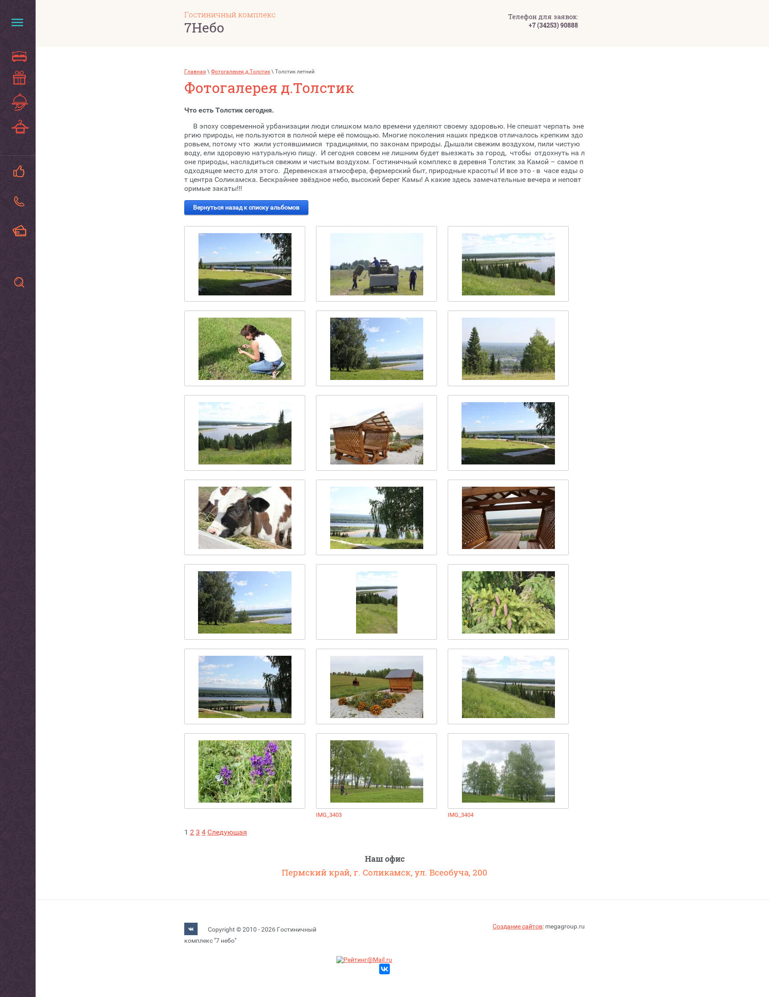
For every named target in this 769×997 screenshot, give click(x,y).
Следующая (227, 832)
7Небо (204, 27)
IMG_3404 (461, 814)
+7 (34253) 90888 (553, 25)
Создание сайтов (517, 926)
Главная (195, 72)
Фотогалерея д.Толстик (240, 72)
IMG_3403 (329, 814)
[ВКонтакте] (191, 930)
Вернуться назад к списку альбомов (246, 207)
